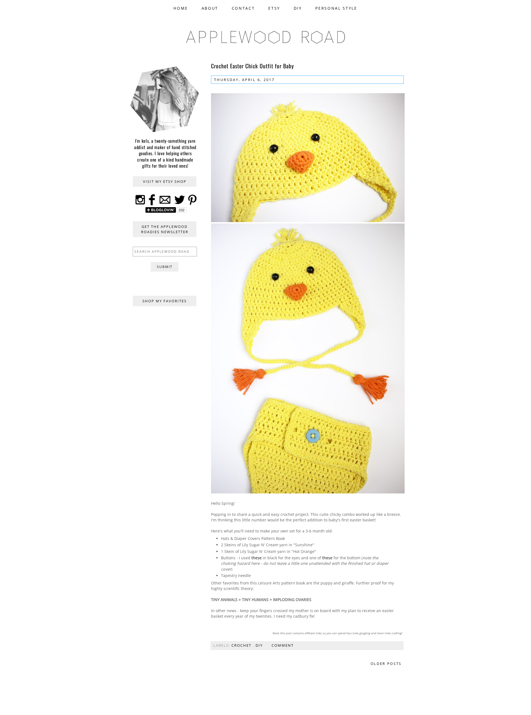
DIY (298, 8)
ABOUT (210, 8)
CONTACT (243, 8)
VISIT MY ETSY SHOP (164, 181)
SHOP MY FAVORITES (164, 300)
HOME (180, 8)
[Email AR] (165, 204)
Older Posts (386, 663)
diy (260, 645)
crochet (242, 645)
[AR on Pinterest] (192, 204)
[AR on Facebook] (152, 204)
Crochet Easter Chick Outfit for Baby (252, 66)
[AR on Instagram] (140, 204)
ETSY (274, 8)
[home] (265, 43)
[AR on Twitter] (179, 204)
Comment (283, 645)
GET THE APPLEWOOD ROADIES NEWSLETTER (164, 229)
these (256, 557)
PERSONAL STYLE (336, 8)
